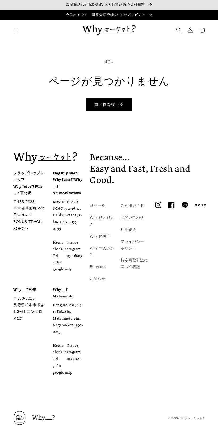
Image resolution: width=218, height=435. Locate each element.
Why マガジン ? (102, 251)
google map (62, 269)
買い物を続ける (109, 104)
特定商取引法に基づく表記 (134, 263)
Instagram (72, 249)
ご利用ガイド (132, 205)
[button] (16, 30)
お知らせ (97, 278)
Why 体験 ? (100, 236)
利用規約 (128, 229)
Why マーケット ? (193, 418)
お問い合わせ (132, 217)
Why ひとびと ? (102, 220)
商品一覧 (97, 205)
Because (98, 267)
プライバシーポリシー (132, 244)
